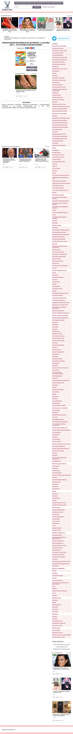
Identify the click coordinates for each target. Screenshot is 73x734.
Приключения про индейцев (60, 234)
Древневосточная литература (60, 302)
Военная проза (56, 152)
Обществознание (57, 358)
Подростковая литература (59, 591)
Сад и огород (56, 521)
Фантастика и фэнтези (59, 46)
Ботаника (55, 329)
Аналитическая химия (59, 405)
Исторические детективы (59, 122)
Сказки (32, 64)
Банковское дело (57, 535)
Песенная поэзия (57, 288)
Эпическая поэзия (57, 295)
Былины (54, 616)
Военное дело (56, 628)
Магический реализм (58, 161)
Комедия (54, 496)
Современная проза (58, 185)
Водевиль (55, 600)
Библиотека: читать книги (61, 649)
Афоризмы (55, 150)
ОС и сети (55, 417)
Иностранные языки (58, 345)
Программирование (58, 419)
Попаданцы (55, 82)
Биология (55, 322)
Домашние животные (58, 510)
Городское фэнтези (57, 53)
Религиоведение (57, 376)
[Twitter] (34, 48)
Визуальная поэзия (57, 277)
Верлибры (55, 275)
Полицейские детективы (59, 138)
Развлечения (56, 519)
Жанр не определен (58, 568)
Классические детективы (59, 125)
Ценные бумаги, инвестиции (60, 563)
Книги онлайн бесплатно (62, 644)
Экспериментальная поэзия (60, 293)
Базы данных (56, 410)
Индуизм (55, 468)
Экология (55, 398)
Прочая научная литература (60, 368)
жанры (26, 3)
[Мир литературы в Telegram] (62, 40)
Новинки (53, 3)
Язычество (55, 486)
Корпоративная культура (59, 545)
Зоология (55, 343)
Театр (53, 593)
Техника (54, 573)
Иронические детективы (59, 120)
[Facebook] (28, 48)
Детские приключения (59, 256)
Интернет (55, 412)
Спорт (54, 525)
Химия (54, 394)
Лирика (54, 284)
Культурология (56, 349)
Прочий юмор (56, 498)
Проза (54, 148)
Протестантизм (56, 473)
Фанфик (54, 595)
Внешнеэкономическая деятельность (59, 538)
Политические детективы (59, 136)
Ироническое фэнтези (58, 62)
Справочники (56, 439)
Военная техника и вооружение (61, 635)
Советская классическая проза (61, 183)
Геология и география (58, 336)
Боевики (54, 116)
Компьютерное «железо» (59, 415)
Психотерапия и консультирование (57, 373)
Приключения (56, 225)
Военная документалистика (60, 448)
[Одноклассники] (30, 48)
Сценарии (55, 609)
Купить (32, 70)
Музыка (54, 588)
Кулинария (55, 514)
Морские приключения (59, 232)
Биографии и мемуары (58, 446)
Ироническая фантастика (59, 59)
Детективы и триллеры (59, 113)
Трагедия (55, 611)
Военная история (57, 333)
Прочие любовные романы (60, 212)
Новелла (54, 164)
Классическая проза (58, 157)
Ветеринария (56, 331)
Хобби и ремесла (57, 528)
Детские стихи (56, 259)
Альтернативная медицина (60, 318)
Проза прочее (56, 168)
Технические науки (58, 382)
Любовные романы (58, 195)
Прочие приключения (58, 239)
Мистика (55, 75)
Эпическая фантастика (59, 104)
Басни (54, 272)
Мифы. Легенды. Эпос (58, 310)
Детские (54, 244)
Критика (54, 453)
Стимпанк (55, 93)
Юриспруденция (57, 401)
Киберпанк (55, 66)
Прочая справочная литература (61, 430)
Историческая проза (58, 154)
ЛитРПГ (54, 73)
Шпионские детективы (59, 145)
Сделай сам (55, 523)
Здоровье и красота (57, 512)
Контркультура (56, 159)
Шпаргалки (55, 396)
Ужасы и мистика (57, 97)
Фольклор (55, 614)
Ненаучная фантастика (59, 80)
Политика (55, 365)
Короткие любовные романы (60, 201)
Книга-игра (55, 263)
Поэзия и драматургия (59, 270)
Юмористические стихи (59, 505)
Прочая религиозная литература (61, 475)
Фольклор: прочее (57, 625)
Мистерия (55, 607)
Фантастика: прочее (58, 99)
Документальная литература (61, 444)
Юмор (54, 491)
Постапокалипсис (57, 84)
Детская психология (58, 340)
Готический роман (57, 55)
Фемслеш (55, 223)
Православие (56, 470)
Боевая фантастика (57, 48)
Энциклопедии (56, 441)
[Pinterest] (32, 48)
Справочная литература (60, 428)
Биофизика (55, 324)
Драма (54, 602)
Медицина (55, 356)
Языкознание (56, 403)
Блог (32, 3)
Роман (54, 173)
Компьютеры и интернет (60, 408)
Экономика (55, 566)
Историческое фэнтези (58, 64)
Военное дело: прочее (58, 637)
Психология (55, 370)
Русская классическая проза (60, 175)
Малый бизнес (56, 550)
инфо (60, 3)
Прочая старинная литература (61, 313)
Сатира (54, 500)
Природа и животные (58, 236)
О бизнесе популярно (58, 554)
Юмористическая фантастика (61, 106)
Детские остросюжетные (59, 254)
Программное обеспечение (60, 421)
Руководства (56, 434)
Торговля (55, 559)
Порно (54, 210)
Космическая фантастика (59, 68)
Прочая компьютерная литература (58, 424)
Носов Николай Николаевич (32, 61)
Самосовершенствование (59, 479)
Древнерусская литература (60, 305)
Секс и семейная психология (60, 380)
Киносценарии (56, 604)
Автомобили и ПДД (57, 575)
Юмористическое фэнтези (59, 108)
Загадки (54, 618)
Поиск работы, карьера (58, 557)
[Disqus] (25, 128)
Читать (32, 67)
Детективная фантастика (59, 57)
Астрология (55, 466)
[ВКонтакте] (26, 48)
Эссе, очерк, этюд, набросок (60, 190)
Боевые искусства (57, 632)
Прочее (54, 578)
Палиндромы (56, 286)
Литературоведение (58, 352)
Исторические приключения (60, 230)
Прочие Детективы (57, 141)
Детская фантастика (58, 252)
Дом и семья (56, 507)
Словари (54, 437)
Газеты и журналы (57, 580)
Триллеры (55, 143)
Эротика (54, 220)
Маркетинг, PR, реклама (59, 552)
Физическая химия (57, 389)
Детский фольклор (57, 261)
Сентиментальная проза (59, 181)
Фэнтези (54, 102)
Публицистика (56, 461)
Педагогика (55, 363)
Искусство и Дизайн (58, 451)
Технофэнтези (56, 95)
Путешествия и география (59, 241)
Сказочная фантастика (59, 87)
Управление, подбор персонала (61, 561)
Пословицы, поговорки (58, 623)
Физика (54, 387)
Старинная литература (59, 298)
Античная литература (58, 300)
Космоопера (55, 71)
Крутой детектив (57, 129)
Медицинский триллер (59, 134)
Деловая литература (58, 533)
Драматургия (56, 282)
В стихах (54, 279)
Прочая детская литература (60, 265)
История (54, 347)
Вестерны (55, 227)
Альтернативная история (59, 111)
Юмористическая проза (59, 502)
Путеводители (56, 432)
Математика (55, 354)
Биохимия (55, 327)
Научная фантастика (58, 78)
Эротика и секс (56, 530)
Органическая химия (58, 361)
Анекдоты (55, 493)
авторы (45, 3)
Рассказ (54, 170)
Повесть (54, 166)
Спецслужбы (56, 630)
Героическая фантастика (59, 50)
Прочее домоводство (58, 516)
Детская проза (56, 249)
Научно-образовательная (60, 315)
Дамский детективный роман (61, 118)
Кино (53, 586)
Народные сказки (57, 621)
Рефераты (55, 378)
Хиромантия (56, 488)
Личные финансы (57, 547)
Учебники (55, 385)
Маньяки (55, 131)
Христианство (56, 482)
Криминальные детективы (60, 127)
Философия (55, 392)
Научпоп (54, 455)
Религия (54, 477)
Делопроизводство (57, 543)
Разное (54, 570)
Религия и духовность (59, 463)
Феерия (54, 192)
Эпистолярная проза (58, 188)
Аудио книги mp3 (61, 647)
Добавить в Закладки (48, 7)
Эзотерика (55, 484)
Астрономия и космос (58, 320)
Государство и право (58, 338)
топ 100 (38, 3)
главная (18, 3)
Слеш (53, 214)
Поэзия (54, 291)
